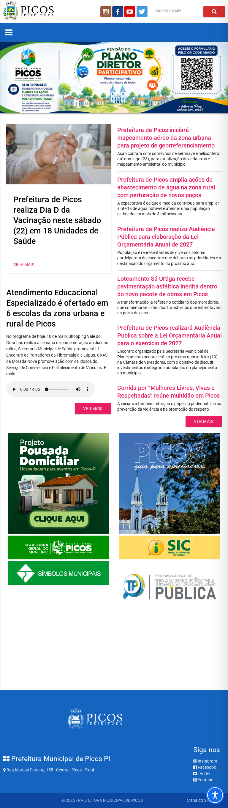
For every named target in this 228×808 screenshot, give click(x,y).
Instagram (207, 761)
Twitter (204, 773)
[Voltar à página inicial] (28, 18)
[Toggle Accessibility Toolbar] (215, 795)
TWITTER (143, 12)
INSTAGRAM (105, 12)
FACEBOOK (118, 12)
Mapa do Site (199, 800)
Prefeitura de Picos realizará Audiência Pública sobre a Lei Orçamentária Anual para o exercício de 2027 (169, 335)
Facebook (206, 767)
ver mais (93, 408)
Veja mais (23, 264)
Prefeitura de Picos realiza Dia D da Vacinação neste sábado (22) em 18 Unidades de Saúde (57, 220)
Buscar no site (168, 10)
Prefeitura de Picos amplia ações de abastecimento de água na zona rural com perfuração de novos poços (166, 187)
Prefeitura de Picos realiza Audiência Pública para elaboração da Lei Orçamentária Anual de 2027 (166, 236)
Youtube (205, 779)
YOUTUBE (130, 12)
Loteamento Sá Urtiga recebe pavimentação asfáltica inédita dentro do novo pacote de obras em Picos (167, 286)
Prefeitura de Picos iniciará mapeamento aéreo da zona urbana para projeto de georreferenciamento (166, 137)
